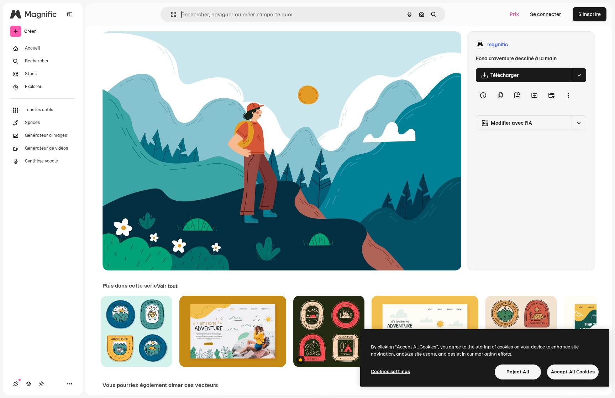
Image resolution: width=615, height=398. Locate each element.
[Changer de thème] (41, 383)
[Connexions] (15, 383)
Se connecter (545, 14)
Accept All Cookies (573, 372)
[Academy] (28, 383)
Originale (149, 44)
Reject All (517, 372)
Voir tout (167, 286)
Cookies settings (390, 371)
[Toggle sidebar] (69, 14)
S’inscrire (589, 14)
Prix (514, 14)
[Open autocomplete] (170, 14)
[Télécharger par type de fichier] (579, 75)
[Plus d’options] (568, 95)
